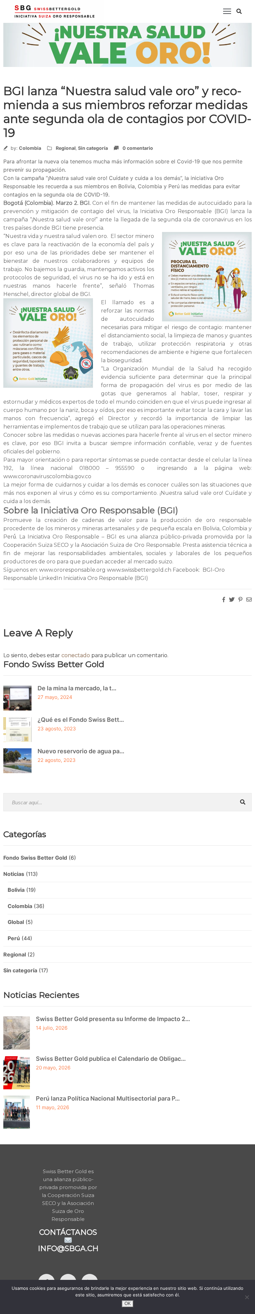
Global (16, 922)
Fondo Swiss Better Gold (35, 857)
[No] (246, 1297)
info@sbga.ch (68, 1248)
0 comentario (138, 148)
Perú (14, 938)
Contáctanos (68, 1232)
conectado (75, 655)
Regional (66, 148)
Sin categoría (93, 148)
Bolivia (16, 889)
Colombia (30, 148)
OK (128, 1303)
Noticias (13, 874)
